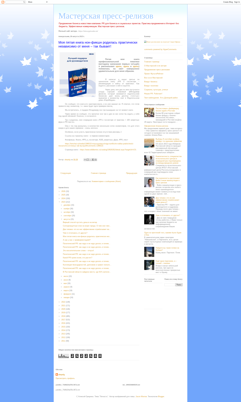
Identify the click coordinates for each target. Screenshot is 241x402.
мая (65, 283)
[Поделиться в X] (90, 159)
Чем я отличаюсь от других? (75, 233)
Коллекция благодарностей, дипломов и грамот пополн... (87, 265)
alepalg (61, 375)
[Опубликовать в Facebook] (93, 159)
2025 (63, 195)
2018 (63, 316)
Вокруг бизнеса (150, 82)
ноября (67, 209)
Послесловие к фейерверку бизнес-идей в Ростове (167, 109)
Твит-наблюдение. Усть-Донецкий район (161, 98)
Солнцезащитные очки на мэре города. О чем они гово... (87, 226)
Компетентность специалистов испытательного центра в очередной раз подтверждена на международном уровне (169, 159)
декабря (67, 205)
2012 (63, 337)
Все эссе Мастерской (153, 78)
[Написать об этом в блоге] (87, 159)
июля (66, 276)
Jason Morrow (141, 396)
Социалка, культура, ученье (156, 90)
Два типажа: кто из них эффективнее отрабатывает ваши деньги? (167, 200)
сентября (68, 216)
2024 (63, 198)
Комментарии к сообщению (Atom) (106, 181)
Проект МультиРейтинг (153, 74)
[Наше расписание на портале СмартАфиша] (162, 42)
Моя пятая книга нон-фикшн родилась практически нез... (87, 236)
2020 (63, 309)
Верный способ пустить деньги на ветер (80, 222)
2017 (63, 320)
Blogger (161, 396)
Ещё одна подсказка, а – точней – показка (166, 262)
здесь (118, 66)
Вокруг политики (151, 86)
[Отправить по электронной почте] (85, 159)
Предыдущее (131, 173)
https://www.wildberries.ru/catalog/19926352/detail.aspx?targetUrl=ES (108, 150)
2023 (63, 202)
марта (66, 290)
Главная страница (98, 173)
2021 (63, 306)
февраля (68, 294)
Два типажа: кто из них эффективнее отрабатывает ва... (87, 229)
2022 (63, 302)
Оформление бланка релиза (156, 126)
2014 (63, 330)
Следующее (66, 173)
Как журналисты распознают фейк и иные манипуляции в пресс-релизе (168, 180)
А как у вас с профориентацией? (77, 240)
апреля (67, 287)
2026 (63, 191)
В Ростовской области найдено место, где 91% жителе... (87, 272)
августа (67, 219)
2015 (63, 327)
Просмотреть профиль (65, 378)
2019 (63, 312)
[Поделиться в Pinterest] (95, 159)
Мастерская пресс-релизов (105, 15)
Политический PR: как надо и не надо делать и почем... (86, 243)
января (67, 297)
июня (66, 280)
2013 (63, 334)
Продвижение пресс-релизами (157, 70)
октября (67, 212)
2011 (63, 341)
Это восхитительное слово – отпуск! (78, 250)
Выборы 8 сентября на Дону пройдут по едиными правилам (169, 140)
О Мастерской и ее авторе (155, 66)
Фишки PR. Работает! (153, 94)
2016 (63, 323)
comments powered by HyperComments (160, 49)
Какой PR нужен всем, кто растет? (77, 258)
